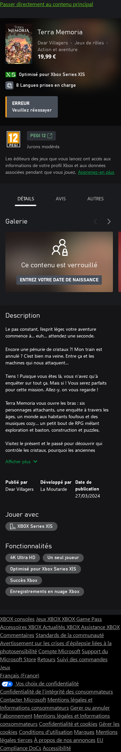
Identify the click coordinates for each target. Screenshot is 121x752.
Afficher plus (18, 461)
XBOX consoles (17, 618)
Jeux (5, 667)
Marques (84, 731)
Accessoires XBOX (21, 626)
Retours (46, 659)
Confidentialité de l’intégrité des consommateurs (56, 691)
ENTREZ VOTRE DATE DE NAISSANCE (59, 280)
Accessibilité (57, 747)
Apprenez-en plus (96, 172)
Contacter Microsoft (23, 699)
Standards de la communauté (70, 634)
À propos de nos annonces (64, 739)
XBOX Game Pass (82, 618)
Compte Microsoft (59, 651)
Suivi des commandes (82, 659)
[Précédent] (95, 221)
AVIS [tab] (61, 198)
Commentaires (17, 634)
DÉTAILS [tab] (25, 198)
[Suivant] (109, 221)
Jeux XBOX (49, 618)
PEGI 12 (38, 135)
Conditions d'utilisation (46, 731)
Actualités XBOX (62, 626)
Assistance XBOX (100, 626)
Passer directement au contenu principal (46, 3)
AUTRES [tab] (95, 198)
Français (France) (19, 675)
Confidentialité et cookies (68, 723)
